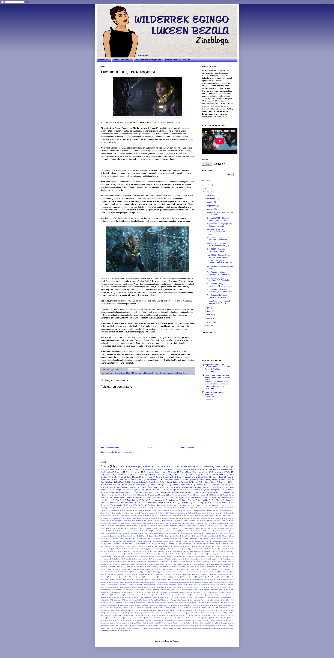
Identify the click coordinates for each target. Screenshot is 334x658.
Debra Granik (122, 533)
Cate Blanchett (186, 487)
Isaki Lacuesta (146, 492)
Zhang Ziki (167, 628)
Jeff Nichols (172, 492)
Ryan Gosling (167, 482)
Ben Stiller (141, 487)
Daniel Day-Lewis (153, 490)
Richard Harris (138, 597)
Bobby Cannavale (214, 520)
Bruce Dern (136, 523)
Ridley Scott (182, 373)
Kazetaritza (191, 569)
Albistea (166, 510)
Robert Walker (105, 600)
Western (129, 505)
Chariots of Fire (155, 525)
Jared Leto (210, 556)
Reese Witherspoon (169, 595)
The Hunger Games (208, 482)
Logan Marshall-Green (129, 373)
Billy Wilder (131, 466)
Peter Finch (115, 592)
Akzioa (105, 477)
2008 (104, 508)
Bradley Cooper (118, 477)
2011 (166, 485)
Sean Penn (140, 503)
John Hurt (126, 564)
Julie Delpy (190, 566)
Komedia (147, 466)
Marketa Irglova (197, 579)
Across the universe (112, 510)
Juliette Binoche (223, 566)
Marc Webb (221, 577)
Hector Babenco (105, 549)
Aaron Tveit (212, 508)
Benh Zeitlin (227, 518)
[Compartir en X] (134, 369)
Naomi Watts (182, 584)
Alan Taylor (157, 510)
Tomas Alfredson (170, 620)
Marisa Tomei (150, 579)
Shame (224, 602)
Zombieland (214, 628)
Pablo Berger (140, 589)
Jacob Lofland (164, 554)
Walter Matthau (117, 505)
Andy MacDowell (189, 513)
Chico (181, 525)
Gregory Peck (129, 546)
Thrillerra (222, 474)
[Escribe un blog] (131, 369)
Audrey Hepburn (209, 515)
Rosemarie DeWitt (168, 600)
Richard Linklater (151, 597)
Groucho (140, 546)
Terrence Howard (127, 610)
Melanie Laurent (184, 582)
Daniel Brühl (146, 531)
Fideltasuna (209, 397)
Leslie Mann (187, 495)
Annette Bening (214, 513)
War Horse (188, 623)
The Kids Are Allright (222, 613)
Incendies (127, 551)
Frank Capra (156, 541)
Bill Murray (152, 487)
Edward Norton (196, 490)
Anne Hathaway (120, 487)
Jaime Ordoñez (177, 554)
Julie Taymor (200, 566)
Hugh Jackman (217, 477)
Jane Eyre (190, 556)
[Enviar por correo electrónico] (129, 369)
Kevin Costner (226, 569)
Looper (139, 577)
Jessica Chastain (123, 474)
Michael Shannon (194, 497)
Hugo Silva (177, 549)
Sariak (112, 503)
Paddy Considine (152, 589)
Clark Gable (165, 528)
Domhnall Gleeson (185, 533)
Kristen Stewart (176, 572)
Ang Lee (230, 485)
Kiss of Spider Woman (151, 572)
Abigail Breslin (223, 508)
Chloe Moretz (147, 477)
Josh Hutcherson (153, 480)
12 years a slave (164, 505)
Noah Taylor (125, 587)
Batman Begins (131, 518)
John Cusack (104, 564)
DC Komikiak (112, 531)
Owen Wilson (129, 589)
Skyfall (152, 605)
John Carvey (227, 561)
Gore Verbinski (222, 543)
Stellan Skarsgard (129, 607)
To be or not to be (108, 620)
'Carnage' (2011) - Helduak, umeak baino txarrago (218, 219)
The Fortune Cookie (153, 613)
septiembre (212, 206)
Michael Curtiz (208, 582)
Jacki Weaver (153, 554)
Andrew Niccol (176, 513)
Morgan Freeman (175, 474)
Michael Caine (196, 582)
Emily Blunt (176, 477)
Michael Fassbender (115, 218)
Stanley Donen (229, 605)
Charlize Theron (114, 373)
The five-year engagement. (177, 615)
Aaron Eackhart (178, 508)
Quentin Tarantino (185, 592)
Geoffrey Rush (173, 543)
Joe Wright (196, 561)
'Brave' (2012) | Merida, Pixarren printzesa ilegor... (218, 244)
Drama (104, 466)
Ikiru (215, 549)
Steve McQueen (154, 503)
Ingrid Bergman (177, 551)
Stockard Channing (183, 607)
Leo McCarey (160, 495)
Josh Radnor (214, 492)
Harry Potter (216, 546)
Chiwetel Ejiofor (191, 525)
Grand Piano (110, 546)
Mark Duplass (173, 579)
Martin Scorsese (197, 480)
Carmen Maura (189, 523)
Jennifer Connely (190, 559)
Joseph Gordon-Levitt (135, 480)
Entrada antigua (187, 448)
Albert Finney (187, 485)
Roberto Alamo (117, 600)
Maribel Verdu (128, 579)
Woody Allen (140, 505)
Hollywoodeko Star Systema (177, 60)
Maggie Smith (200, 577)
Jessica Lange (107, 561)
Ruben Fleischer (182, 600)
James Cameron (226, 554)
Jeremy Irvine (203, 559)
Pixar (144, 500)
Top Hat (205, 620)
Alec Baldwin (176, 510)
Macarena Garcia (187, 577)
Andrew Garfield (163, 513)
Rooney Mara (155, 600)
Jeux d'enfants (119, 561)
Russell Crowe (192, 474)
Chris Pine (110, 528)
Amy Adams (218, 469)
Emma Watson (186, 536)
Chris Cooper (223, 525)
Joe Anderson (185, 561)
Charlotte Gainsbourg (170, 525)
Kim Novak (113, 572)
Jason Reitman (222, 556)
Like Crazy (204, 574)
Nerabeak (214, 584)
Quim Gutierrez (198, 592)
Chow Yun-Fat (211, 525)
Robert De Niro (186, 597)
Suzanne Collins (222, 607)
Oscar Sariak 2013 (166, 466)
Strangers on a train (198, 607)
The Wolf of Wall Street (158, 615)
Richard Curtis (126, 597)
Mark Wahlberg (134, 497)
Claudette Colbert (177, 528)
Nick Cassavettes (112, 587)
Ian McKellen (207, 549)
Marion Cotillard (182, 480)
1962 (203, 505)
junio (209, 311)
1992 (226, 505)
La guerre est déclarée (209, 572)
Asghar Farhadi (187, 515)
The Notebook (127, 615)
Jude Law (120, 566)
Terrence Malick (141, 610)
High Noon (142, 549)
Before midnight (176, 518)
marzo (210, 322)
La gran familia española (191, 572)
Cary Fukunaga (223, 523)
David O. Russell (162, 477)
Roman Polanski (188, 500)
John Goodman (201, 492)
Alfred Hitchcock (217, 485)
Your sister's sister (112, 628)
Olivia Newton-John (163, 587)
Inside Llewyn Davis (191, 551)
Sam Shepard (217, 500)
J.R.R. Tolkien (130, 554)
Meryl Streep (212, 480)
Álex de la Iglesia (125, 630)
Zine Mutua (177, 628)
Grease (119, 546)
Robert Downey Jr (199, 597)
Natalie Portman (194, 584)
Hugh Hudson (166, 549)
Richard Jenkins (172, 500)
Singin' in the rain (142, 605)
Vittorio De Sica (177, 623)
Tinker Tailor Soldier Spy (219, 618)
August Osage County (224, 515)
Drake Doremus (212, 533)
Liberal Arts (186, 574)
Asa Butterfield (174, 515)
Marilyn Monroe (106, 497)
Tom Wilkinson (114, 485)
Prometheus (171, 373)
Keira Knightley (202, 569)
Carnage (199, 523)
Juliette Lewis (105, 495)
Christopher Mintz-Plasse (134, 528)
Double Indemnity (199, 533)
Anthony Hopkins (105, 515)
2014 (207, 185)
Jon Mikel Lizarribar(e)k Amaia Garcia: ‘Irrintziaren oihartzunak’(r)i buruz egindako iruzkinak (218, 384)
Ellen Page (175, 536)
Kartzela (136, 569)
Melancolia (172, 582)
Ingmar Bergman (164, 551)
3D (126, 508)
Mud (159, 584)
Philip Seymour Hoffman (136, 482)
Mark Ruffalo (120, 497)
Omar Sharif (189, 587)
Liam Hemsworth (201, 495)
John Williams (193, 564)
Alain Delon (138, 510)
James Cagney (213, 554)
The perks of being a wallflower (134, 618)
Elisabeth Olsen (154, 536)
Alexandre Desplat (225, 510)
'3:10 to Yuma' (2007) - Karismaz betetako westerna (219, 262)
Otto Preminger (117, 589)
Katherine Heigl (167, 569)
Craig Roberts (211, 528)
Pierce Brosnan (137, 592)
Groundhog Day (150, 546)
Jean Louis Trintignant (141, 559)
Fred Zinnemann (217, 541)
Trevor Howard (215, 620)
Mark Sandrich (185, 579)
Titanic (231, 618)
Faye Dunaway (216, 538)
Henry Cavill (127, 549)
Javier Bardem (116, 559)
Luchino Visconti (163, 577)
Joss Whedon (227, 564)
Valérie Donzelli (154, 623)
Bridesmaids (113, 523)
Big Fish (138, 520)
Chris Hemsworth (133, 472)
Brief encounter (125, 523)
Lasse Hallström (145, 495)
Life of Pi (196, 574)
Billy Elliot (157, 520)
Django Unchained (159, 533)
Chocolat (201, 525)
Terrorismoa (152, 610)
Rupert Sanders (206, 600)
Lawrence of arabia (144, 574)
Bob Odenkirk (189, 520)
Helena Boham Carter (221, 472)
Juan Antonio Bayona (107, 566)
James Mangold (118, 556)
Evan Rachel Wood (169, 538)
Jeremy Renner (215, 559)
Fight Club (115, 541)
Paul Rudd (120, 500)
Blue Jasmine (178, 520)
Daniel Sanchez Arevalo (170, 531)
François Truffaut (193, 541)
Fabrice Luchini (183, 538)
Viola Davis (127, 485)
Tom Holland (158, 620)
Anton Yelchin (130, 515)
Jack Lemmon (106, 474)
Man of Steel (212, 577)
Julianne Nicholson (178, 566)
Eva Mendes (157, 538)
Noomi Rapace (160, 373)
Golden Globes (108, 492)
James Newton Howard (146, 556)
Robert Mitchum (213, 597)
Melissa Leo (147, 497)
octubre (210, 202)
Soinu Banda (184, 605)
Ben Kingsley (217, 518)
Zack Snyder (137, 628)
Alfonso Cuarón (105, 513)
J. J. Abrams (120, 554)
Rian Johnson (221, 595)
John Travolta (172, 564)
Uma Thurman (116, 623)
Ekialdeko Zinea (115, 536)
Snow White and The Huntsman (167, 605)
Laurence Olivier (130, 574)
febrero (210, 325)
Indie (154, 551)
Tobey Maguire (137, 620)
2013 (207, 188)
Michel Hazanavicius (212, 497)
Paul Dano (120, 482)
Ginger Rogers (185, 543)
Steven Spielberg (181, 482)
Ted (118, 610)
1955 (191, 505)
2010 (232, 475)
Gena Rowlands (126, 543)
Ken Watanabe (214, 569)
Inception (136, 551)
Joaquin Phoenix (186, 492)
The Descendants (208, 474)
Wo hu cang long (196, 625)
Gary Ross (106, 543)
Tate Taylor (111, 610)
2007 (232, 505)
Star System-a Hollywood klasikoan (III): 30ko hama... (219, 285)
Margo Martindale (115, 579)
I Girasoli (186, 549)
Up (135, 623)
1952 (185, 505)
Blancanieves (166, 520)
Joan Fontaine (163, 561)
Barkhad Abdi (119, 518)
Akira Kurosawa (127, 510)
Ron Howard (144, 600)
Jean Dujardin (118, 480)
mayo (209, 315)
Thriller (206, 618)
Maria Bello (226, 495)
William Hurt (141, 625)
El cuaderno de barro (129, 536)
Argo (153, 515)
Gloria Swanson (209, 543)
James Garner (105, 556)
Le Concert (156, 574)
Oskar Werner (105, 589)
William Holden (140, 485)
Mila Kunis (123, 584)
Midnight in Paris (106, 482)
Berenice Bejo (116, 520)
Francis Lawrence (143, 541)
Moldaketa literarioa (108, 469)
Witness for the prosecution (179, 625)
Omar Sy (199, 587)
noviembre (212, 198)
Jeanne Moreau (156, 559)
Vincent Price (166, 623)
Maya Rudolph (162, 582)
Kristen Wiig (131, 495)
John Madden (160, 564)
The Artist (125, 469)
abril (209, 318)
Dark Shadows (197, 531)
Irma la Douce (225, 551)
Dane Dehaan (135, 531)
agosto (210, 209)
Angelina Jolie (201, 513)
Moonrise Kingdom (150, 584)
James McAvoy (131, 556)
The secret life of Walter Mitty (155, 618)
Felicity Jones (104, 541)
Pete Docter (224, 589)
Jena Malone (178, 559)
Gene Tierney (160, 543)
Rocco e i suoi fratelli (131, 600)
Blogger (175, 641)
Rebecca (157, 595)
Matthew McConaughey (147, 582)
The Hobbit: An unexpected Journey (174, 613)
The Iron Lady (197, 503)
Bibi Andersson (128, 520)
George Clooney (202, 472)
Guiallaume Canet (164, 546)
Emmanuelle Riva (199, 536)
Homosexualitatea (154, 549)
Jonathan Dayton (214, 564)
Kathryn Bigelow (180, 569)
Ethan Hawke (203, 477)
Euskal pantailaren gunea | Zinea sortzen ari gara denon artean (218, 377)
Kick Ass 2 (103, 572)
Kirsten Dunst (124, 572)
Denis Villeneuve (181, 490)
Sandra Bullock (128, 602)
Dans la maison (185, 531)
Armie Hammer (162, 515)
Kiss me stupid (136, 572)
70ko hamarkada (135, 508)
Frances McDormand (128, 541)
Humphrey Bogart (123, 492)
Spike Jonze (218, 605)
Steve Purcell (169, 607)
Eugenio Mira (145, 538)
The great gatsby (219, 615)
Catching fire (121, 525)
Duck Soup (223, 533)
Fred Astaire (205, 541)
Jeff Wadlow (167, 559)
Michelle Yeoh (112, 584)
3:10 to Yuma (118, 508)
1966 (214, 505)
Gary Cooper (229, 541)
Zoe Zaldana (204, 628)
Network (222, 584)
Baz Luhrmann (143, 518)
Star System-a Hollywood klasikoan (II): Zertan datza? (219, 290)
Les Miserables (174, 495)
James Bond (201, 554)
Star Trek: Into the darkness (112, 607)
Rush (215, 600)
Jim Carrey (130, 561)
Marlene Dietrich (222, 579)
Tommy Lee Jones (184, 620)
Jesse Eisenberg (228, 559)
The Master (116, 615)
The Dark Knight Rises (127, 613)
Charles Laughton (201, 487)
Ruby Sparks (194, 600)
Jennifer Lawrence (203, 467)
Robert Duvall (154, 482)
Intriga (135, 492)
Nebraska (205, 584)
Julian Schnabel (152, 566)
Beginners (187, 518)
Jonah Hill (203, 564)
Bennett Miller (104, 520)
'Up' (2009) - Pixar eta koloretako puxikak (216, 250)
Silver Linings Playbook (127, 605)
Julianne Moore (164, 566)
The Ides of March (194, 613)
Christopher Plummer (151, 528)
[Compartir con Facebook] (136, 369)
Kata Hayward (146, 569)
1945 (174, 505)
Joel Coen (205, 561)
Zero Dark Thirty (156, 628)
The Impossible (208, 613)
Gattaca (115, 543)
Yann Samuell (222, 625)
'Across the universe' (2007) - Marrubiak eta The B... (219, 302)
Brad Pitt (119, 472)
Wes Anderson (199, 623)
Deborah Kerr (111, 533)
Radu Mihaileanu (226, 592)
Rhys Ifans (210, 595)
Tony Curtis (196, 620)
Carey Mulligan (133, 477)
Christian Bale (186, 467)
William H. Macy (130, 625)
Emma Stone (190, 477)
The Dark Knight (111, 613)
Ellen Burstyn (165, 536)
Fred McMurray (228, 490)
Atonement (197, 515)
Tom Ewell (148, 620)
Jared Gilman (200, 556)
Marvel (111, 582)
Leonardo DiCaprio (222, 467)
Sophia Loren (207, 605)
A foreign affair (147, 508)
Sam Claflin (106, 602)
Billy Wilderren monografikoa (148, 60)
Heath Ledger (226, 546)
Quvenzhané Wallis (212, 592)
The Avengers (210, 610)
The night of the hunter (114, 618)
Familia (193, 538)
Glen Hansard (197, 543)
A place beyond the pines (162, 508)
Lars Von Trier (223, 572)
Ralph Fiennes (105, 595)
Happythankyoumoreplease (181, 546)
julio (209, 307)
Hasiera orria (104, 60)
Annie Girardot (226, 513)
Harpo (207, 546)
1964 (208, 505)
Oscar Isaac (227, 587)
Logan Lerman (112, 577)
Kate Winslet (119, 495)
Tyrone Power (104, 623)
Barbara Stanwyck (106, 518)
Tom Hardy (223, 482)
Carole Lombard (210, 523)
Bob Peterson (201, 520)
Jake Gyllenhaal (190, 554)
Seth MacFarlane (203, 602)
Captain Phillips (176, 523)
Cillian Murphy (113, 490)
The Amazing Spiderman (184, 610)
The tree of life (172, 618)
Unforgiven (127, 623)
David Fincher (223, 531)
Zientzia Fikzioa (156, 485)
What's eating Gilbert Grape (216, 623)
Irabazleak (215, 551)
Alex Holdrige (212, 510)
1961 (197, 505)
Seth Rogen (215, 602)
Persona (215, 589)
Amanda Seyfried (118, 513)
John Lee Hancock (138, 564)
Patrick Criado (165, 589)
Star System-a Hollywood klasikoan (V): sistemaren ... (219, 273)
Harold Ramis (197, 546)
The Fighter (140, 613)
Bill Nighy (162, 487)
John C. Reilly (215, 561)
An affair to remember (148, 513)
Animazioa (107, 487)
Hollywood (137, 469)
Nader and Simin (169, 584)
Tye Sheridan (227, 620)
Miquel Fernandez (135, 584)
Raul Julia (127, 595)
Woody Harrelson (209, 625)
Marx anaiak (120, 582)
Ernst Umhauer (113, 538)
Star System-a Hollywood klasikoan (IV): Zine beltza (218, 279)
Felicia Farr (227, 538)
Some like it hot (195, 605)
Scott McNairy (191, 602)
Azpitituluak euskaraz (214, 365)
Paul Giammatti (106, 500)
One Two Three (216, 587)
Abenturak (175, 485)
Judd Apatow (168, 480)
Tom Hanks (222, 503)
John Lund (150, 564)
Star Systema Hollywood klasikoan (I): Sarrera (217, 296)
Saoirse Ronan (140, 602)
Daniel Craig (156, 531)
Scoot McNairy (179, 602)
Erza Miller (124, 538)
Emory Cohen (211, 536)
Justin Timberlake (113, 569)
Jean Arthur (127, 559)
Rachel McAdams (156, 500)
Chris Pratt (120, 528)
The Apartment (199, 610)
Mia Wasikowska (178, 497)
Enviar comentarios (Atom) (123, 452)
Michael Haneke (220, 582)
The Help (194, 482)
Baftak (131, 487)
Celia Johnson (132, 525)
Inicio (150, 448)
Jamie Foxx (169, 556)
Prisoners (163, 592)
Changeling (143, 525)
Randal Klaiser (116, 595)
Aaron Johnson (190, 508)
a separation (225, 628)
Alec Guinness (187, 510)
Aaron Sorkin (202, 508)
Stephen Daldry (158, 607)
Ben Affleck (196, 518)
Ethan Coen (134, 538)
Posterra (155, 592)
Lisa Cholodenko (223, 574)
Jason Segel (160, 492)
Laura (120, 574)
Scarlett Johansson (125, 503)
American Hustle (132, 513)
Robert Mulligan (226, 597)
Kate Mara (157, 569)
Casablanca (111, 525)
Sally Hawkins (203, 500)
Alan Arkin (148, 510)
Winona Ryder (152, 625)
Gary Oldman (185, 472)
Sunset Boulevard (170, 503)
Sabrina (222, 600)
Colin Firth (140, 490)
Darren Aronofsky (210, 531)
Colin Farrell (200, 528)
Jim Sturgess (152, 561)
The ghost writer (206, 615)
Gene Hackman (139, 543)
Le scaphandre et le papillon (172, 574)
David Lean (167, 490)
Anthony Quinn (118, 515)
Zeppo (146, 628)
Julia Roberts (140, 566)
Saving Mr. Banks (166, 602)
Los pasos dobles (150, 577)
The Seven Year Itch (141, 615)
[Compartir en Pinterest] (139, 369)
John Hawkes (116, 564)
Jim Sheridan (141, 561)
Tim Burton (210, 503)
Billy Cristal (147, 520)
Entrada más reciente (110, 448)
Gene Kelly (150, 543)
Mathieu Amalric (132, 582)
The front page (193, 615)
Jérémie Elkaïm (126, 569)
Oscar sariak (181, 469)
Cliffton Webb (189, 528)
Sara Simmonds (153, 602)
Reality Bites (148, 595)
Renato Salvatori (183, 595)
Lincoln (213, 574)
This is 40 (182, 618)
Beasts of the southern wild (159, 518)
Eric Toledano (223, 536)
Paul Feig (175, 589)
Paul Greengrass (186, 589)
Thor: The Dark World (195, 618)
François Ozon (180, 541)
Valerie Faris (142, 623)
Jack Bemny (142, 554)
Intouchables (205, 551)
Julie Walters (211, 566)
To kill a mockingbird (123, 620)
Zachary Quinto (126, 628)
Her (135, 549)
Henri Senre (117, 549)
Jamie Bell (159, 556)
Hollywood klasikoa (153, 469)
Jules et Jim (129, 566)
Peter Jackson (132, 500)
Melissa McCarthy (162, 497)
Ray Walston (137, 595)
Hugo (229, 477)
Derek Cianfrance (135, 533)
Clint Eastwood (127, 490)
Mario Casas (139, 579)
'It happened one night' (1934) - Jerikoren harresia (220, 225)
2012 (207, 192)
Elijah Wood (142, 536)
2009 (110, 508)
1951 (179, 505)
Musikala (168, 469)
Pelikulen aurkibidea (123, 60)
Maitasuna (215, 495)
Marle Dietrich (209, 579)
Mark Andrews (161, 579)
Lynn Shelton (175, 577)
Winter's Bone (163, 625)
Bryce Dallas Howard (162, 523)
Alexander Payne (201, 485)
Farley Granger (203, 538)
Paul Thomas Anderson (202, 589)
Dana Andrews (123, 531)
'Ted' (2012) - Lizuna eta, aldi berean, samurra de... (219, 256)
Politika (147, 592)
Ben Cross (206, 518)
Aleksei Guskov (200, 510)
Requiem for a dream (198, 595)
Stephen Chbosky (144, 607)
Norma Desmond (149, 587)
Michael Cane (225, 480)
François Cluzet (168, 541)
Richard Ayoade (114, 597)
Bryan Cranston (148, 523)
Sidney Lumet (112, 605)
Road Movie (174, 597)
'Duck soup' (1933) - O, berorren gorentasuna (217, 238)
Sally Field (230, 600)
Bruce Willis (173, 487)
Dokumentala (172, 533)
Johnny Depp (138, 474)
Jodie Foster (174, 561)
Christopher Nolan (151, 472)
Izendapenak (105, 480)
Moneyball (227, 497)
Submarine (211, 607)
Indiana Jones (146, 551)
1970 (220, 505)
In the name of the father (114, 551)
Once (206, 587)
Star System (195, 469)
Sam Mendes (116, 602)
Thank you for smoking (166, 610)
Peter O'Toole (125, 592)
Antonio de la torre (143, 515)
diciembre (211, 195)
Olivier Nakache (177, 587)
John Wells (182, 564)
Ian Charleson (196, 549)
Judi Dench (227, 492)
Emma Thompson (212, 490)
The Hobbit (185, 503)
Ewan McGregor (170, 472)
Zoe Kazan (152, 505)
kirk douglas (113, 630)
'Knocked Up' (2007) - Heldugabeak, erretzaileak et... (218, 231)
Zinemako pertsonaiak (190, 628)
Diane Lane (147, 533)
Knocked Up (164, 572)
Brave (224, 520)
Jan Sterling (180, 556)
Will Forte (119, 625)
